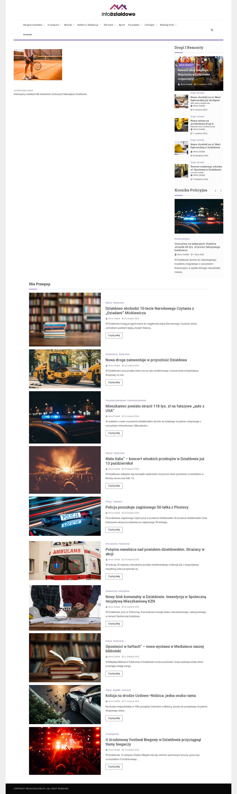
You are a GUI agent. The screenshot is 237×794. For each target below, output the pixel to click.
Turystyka (133, 25)
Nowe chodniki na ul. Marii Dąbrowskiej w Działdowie (206, 146)
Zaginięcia (117, 502)
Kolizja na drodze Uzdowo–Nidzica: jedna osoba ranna (151, 696)
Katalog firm (167, 25)
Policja (109, 502)
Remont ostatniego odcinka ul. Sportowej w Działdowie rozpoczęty (206, 169)
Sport (122, 25)
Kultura (109, 303)
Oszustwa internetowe (116, 400)
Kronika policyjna (182, 239)
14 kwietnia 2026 (200, 179)
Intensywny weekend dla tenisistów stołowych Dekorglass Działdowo (50, 94)
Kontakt (27, 34)
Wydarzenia (118, 303)
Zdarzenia (126, 690)
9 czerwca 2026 (200, 110)
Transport (53, 25)
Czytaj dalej (114, 335)
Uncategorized (112, 734)
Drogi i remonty (186, 65)
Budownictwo (112, 591)
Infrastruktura (112, 354)
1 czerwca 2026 (200, 133)
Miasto (68, 25)
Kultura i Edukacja (88, 25)
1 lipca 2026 (198, 254)
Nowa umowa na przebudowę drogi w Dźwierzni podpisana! (203, 123)
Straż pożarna (112, 544)
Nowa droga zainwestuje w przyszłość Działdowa (146, 360)
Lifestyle (149, 25)
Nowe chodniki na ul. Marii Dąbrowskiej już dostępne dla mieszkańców (206, 100)
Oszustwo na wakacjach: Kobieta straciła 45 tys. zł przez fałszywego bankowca (197, 247)
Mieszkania (124, 591)
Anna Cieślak (186, 84)
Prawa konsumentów (136, 400)
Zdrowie (108, 25)
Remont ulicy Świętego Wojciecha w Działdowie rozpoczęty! (194, 74)
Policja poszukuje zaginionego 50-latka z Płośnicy (147, 507)
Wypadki (116, 690)
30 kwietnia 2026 (200, 156)
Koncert (109, 453)
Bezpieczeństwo (32, 25)
